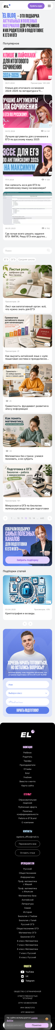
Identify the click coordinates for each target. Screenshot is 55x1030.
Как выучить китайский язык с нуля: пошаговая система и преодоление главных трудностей (26, 357)
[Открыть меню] (49, 6)
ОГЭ (13, 259)
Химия (27, 908)
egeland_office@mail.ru (27, 836)
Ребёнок (27, 752)
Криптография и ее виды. (20, 613)
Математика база (27, 895)
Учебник (27, 777)
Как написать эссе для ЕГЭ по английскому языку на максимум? (25, 186)
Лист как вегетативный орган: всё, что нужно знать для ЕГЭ (25, 308)
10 (18, 518)
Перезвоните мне (27, 844)
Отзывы (27, 769)
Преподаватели (27, 765)
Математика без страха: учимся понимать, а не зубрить (24, 457)
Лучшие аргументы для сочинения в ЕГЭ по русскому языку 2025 (26, 138)
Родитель (27, 756)
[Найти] (48, 250)
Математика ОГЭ (27, 932)
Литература (28, 903)
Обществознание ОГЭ (28, 928)
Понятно (36, 1025)
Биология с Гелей (27, 920)
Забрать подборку (27, 559)
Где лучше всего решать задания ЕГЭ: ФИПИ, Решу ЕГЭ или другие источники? (25, 235)
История (27, 912)
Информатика (28, 877)
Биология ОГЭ (28, 936)
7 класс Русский (27, 953)
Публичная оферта (27, 807)
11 (22, 518)
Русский (27, 869)
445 (42, 518)
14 (34, 518)
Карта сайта (27, 785)
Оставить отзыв (27, 853)
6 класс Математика (27, 941)
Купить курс (36, 6)
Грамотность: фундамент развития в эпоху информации (27, 407)
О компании (28, 822)
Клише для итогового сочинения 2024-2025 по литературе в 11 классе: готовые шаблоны (24, 89)
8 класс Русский (27, 957)
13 (30, 518)
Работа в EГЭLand (27, 818)
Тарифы (27, 761)
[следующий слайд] (30, 624)
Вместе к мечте (27, 781)
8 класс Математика (27, 949)
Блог (27, 773)
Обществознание (27, 873)
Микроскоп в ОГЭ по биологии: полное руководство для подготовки (27, 507)
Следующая (49, 518)
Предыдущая (5, 518)
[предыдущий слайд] (25, 624)
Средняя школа (26, 259)
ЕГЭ (6, 259)
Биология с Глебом (27, 916)
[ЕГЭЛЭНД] (7, 6)
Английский (27, 899)
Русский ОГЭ (27, 924)
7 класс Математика (27, 945)
